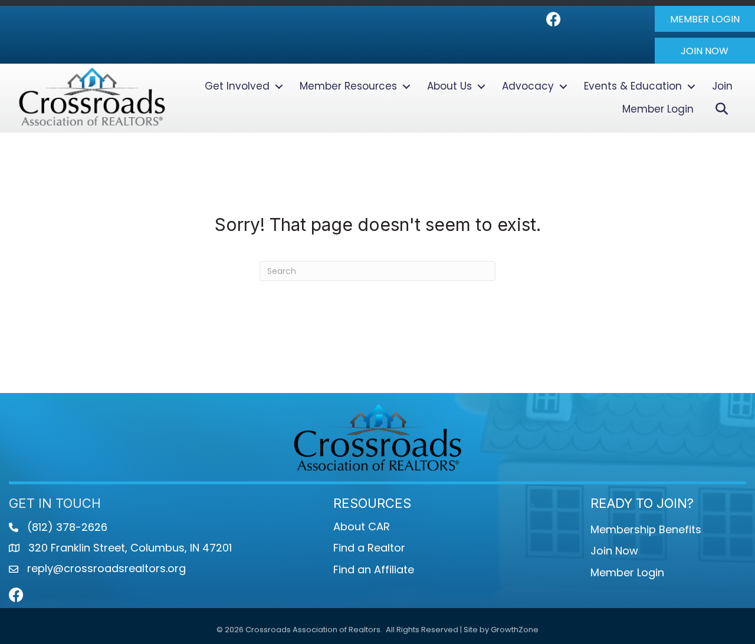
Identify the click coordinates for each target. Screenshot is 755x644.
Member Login (658, 109)
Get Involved (237, 86)
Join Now (614, 550)
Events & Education (633, 86)
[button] (705, 19)
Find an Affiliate (373, 569)
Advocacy (528, 86)
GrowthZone (515, 629)
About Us (449, 86)
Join (722, 86)
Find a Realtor (369, 547)
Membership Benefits (645, 529)
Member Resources (348, 86)
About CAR (361, 526)
